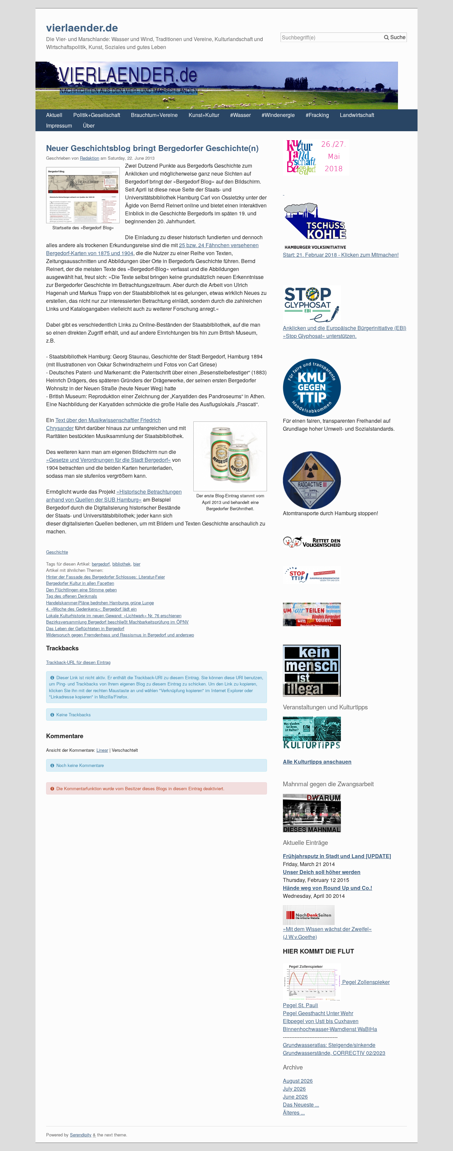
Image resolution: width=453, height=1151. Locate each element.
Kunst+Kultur (204, 115)
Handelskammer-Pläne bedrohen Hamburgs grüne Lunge (100, 602)
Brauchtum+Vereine (154, 115)
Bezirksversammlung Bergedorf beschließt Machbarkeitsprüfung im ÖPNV (117, 622)
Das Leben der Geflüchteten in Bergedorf (85, 628)
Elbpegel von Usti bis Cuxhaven (320, 1021)
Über (89, 125)
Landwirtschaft (357, 115)
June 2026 (295, 1096)
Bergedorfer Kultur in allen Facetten (80, 583)
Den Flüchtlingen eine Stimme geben (81, 589)
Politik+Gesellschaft (96, 115)
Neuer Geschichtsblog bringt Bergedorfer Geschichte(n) (152, 147)
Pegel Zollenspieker (365, 982)
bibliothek (121, 564)
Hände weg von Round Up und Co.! (327, 888)
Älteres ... (294, 1112)
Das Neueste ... (301, 1104)
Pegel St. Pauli (300, 1005)
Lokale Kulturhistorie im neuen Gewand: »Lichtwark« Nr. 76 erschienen (113, 615)
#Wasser (240, 115)
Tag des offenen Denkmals (71, 596)
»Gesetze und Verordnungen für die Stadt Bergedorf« (108, 460)
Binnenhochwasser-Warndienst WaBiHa (330, 1029)
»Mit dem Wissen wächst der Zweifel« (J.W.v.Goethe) (327, 933)
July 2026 (294, 1088)
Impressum (59, 125)
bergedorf (101, 564)
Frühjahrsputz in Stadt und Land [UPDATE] (337, 856)
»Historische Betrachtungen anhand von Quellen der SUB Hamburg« (114, 495)
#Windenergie (278, 115)
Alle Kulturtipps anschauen (317, 761)
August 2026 (298, 1080)
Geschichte (57, 552)
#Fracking (317, 115)
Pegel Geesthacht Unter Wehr (318, 1013)
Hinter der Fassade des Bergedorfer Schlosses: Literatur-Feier (105, 577)
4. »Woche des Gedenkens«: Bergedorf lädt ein (91, 609)
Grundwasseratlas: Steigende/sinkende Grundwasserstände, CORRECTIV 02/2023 (334, 1049)
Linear (102, 750)
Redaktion (89, 158)
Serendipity (81, 1134)
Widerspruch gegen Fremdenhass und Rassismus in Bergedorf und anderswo (120, 634)
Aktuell (54, 115)
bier (136, 564)
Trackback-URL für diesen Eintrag (78, 662)
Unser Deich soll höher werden (321, 872)
